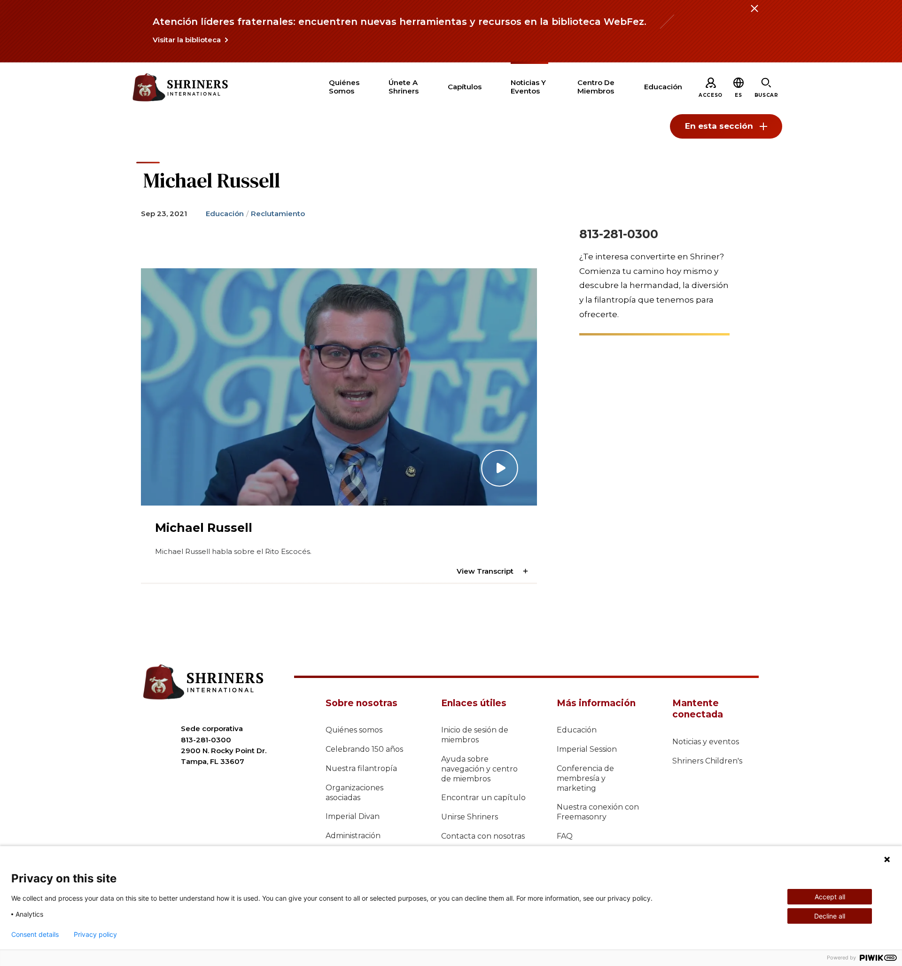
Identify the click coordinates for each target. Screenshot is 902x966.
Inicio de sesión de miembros (474, 734)
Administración (353, 835)
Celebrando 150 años (364, 749)
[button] (738, 95)
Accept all (830, 897)
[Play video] (339, 386)
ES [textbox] (738, 95)
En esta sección (719, 126)
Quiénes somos (354, 729)
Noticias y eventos (705, 741)
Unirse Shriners (469, 816)
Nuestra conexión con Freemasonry (598, 811)
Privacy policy (95, 934)
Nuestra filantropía (361, 768)
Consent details (35, 934)
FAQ (565, 836)
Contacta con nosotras (483, 836)
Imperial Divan (353, 816)
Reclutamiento (278, 213)
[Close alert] (754, 14)
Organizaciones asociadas (354, 792)
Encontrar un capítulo (483, 797)
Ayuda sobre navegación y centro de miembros (479, 769)
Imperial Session (587, 749)
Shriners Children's (707, 760)
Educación (225, 213)
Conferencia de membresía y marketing (585, 778)
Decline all (829, 916)
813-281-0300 (618, 234)
